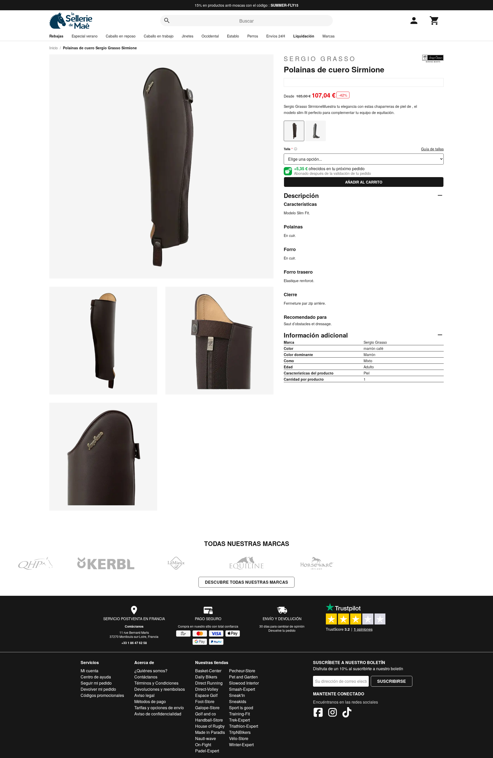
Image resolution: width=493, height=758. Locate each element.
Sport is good (241, 708)
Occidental (210, 36)
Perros (252, 36)
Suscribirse (391, 681)
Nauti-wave (205, 738)
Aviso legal (144, 695)
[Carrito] (434, 20)
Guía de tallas (432, 148)
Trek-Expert (239, 720)
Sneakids (237, 701)
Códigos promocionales (102, 695)
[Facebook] (318, 713)
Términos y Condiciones (156, 683)
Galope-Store (207, 708)
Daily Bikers (206, 677)
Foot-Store (204, 701)
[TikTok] (347, 713)
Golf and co (205, 714)
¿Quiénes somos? (150, 671)
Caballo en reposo (121, 36)
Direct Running (209, 683)
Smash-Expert (242, 689)
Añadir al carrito (363, 182)
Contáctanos (134, 626)
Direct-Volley (206, 689)
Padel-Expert (207, 751)
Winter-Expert (241, 744)
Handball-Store (209, 720)
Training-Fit (239, 714)
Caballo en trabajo (159, 36)
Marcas (329, 36)
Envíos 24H (275, 36)
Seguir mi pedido (96, 683)
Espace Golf (206, 695)
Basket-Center (208, 671)
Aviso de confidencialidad (157, 714)
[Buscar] (166, 20)
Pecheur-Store (242, 671)
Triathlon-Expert (243, 726)
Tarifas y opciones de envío (159, 708)
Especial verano (85, 36)
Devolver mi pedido (98, 689)
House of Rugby (210, 726)
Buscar (246, 20)
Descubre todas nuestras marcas (246, 582)
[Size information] (295, 149)
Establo (233, 36)
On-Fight (203, 744)
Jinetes (187, 36)
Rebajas (56, 36)
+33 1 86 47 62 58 (134, 642)
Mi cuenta (89, 671)
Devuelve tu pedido (282, 630)
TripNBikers (240, 732)
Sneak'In (237, 695)
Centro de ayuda (96, 677)
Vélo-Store (238, 738)
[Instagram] (332, 713)
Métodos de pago (150, 701)
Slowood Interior (244, 683)
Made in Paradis (210, 732)
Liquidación (303, 36)
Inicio (53, 47)
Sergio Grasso (320, 58)
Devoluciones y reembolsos (159, 689)
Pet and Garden (243, 677)
